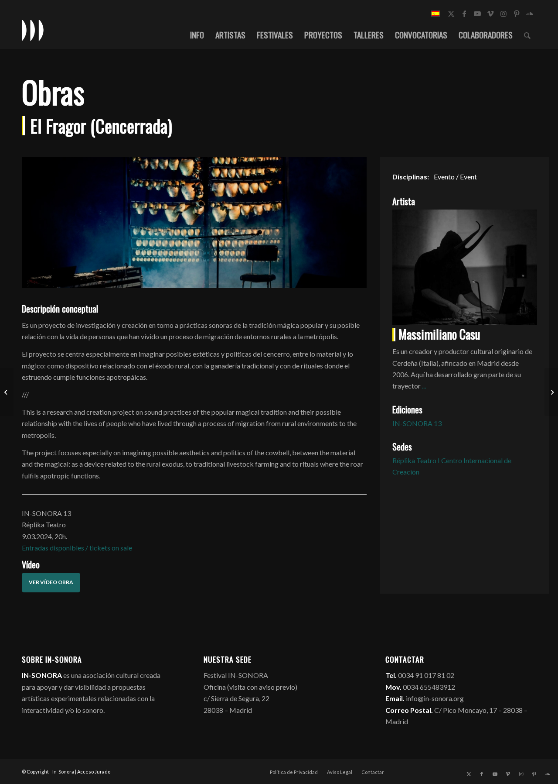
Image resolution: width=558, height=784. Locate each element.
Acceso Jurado (93, 771)
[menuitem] (197, 34)
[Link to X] (451, 13)
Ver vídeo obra (51, 582)
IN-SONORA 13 (417, 423)
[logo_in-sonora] (33, 30)
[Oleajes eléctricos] (551, 392)
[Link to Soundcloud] (529, 13)
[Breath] (7, 392)
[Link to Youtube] (477, 13)
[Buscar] (527, 34)
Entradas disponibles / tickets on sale (77, 547)
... (424, 386)
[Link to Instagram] (503, 13)
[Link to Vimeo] (490, 13)
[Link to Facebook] (464, 13)
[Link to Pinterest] (516, 13)
